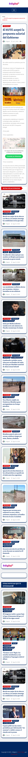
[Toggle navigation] (14, 10)
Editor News (21, 752)
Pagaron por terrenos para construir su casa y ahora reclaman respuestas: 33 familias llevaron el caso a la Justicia (14, 513)
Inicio (3, 16)
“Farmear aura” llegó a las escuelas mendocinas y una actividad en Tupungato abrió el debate (13, 656)
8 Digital (7, 41)
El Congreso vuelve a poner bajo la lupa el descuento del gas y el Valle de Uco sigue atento (13, 616)
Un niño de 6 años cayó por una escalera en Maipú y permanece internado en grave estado (13, 257)
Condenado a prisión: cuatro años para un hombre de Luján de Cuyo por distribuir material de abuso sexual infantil (13, 363)
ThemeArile (14, 754)
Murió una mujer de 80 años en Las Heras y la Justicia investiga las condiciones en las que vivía (13, 218)
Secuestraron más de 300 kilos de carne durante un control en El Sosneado (14, 551)
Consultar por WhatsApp (14, 156)
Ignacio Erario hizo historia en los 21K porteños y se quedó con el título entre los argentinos (13, 473)
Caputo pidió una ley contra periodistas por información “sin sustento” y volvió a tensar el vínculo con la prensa (14, 729)
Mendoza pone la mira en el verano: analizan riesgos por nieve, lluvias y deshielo (12, 436)
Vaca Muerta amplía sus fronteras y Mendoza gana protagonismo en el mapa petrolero (12, 403)
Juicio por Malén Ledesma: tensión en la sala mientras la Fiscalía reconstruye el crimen (13, 326)
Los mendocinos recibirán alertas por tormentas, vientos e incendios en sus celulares (14, 289)
